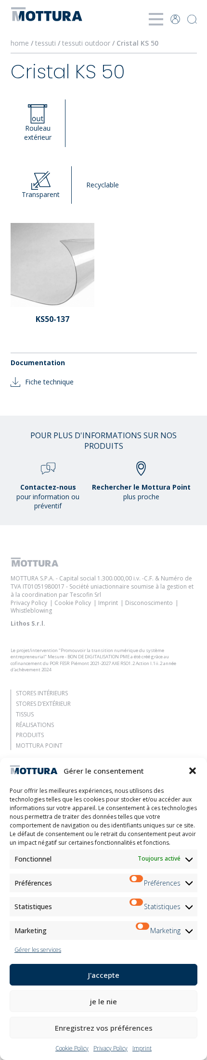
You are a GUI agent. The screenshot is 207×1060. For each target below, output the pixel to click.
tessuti (46, 43)
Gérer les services (37, 950)
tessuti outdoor (87, 43)
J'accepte (103, 975)
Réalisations (35, 725)
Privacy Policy (110, 1048)
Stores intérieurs (42, 693)
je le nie (103, 1001)
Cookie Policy (72, 1048)
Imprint (142, 1048)
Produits (30, 735)
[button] (192, 771)
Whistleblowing (31, 610)
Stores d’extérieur (43, 704)
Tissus (25, 714)
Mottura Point (39, 745)
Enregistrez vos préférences (104, 1028)
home (20, 43)
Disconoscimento (149, 603)
